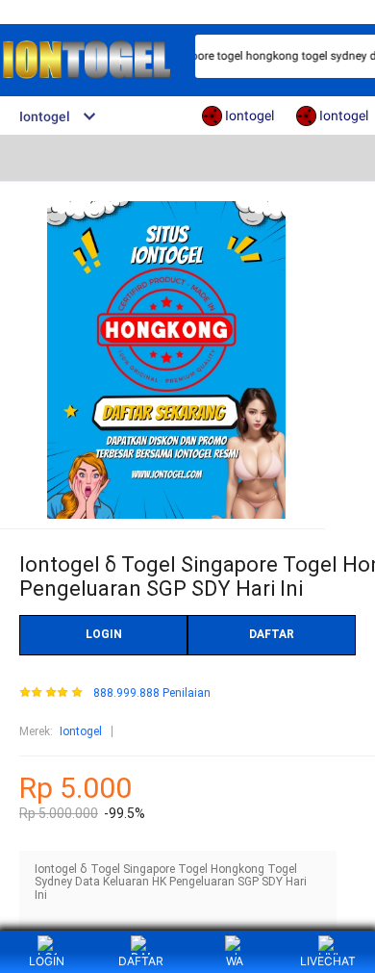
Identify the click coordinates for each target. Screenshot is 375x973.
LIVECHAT (328, 961)
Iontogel (81, 731)
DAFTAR (271, 634)
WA (234, 961)
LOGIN (104, 634)
